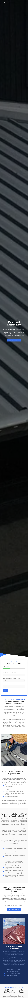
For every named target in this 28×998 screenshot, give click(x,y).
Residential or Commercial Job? (10, 683)
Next (5, 690)
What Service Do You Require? (10, 672)
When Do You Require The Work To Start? (12, 678)
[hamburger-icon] (24, 3)
